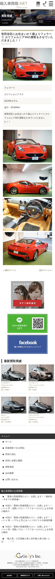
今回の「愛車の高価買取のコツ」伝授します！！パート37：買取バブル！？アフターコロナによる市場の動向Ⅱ (27, 508)
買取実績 (9, 467)
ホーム (8, 441)
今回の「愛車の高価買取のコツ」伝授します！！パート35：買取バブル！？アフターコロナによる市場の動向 (27, 529)
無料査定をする (25, 575)
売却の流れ (10, 454)
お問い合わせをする (44, 575)
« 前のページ (9, 270)
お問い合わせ (11, 479)
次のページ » (45, 270)
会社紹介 (9, 575)
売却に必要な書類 (13, 460)
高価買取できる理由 (14, 448)
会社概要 (9, 473)
